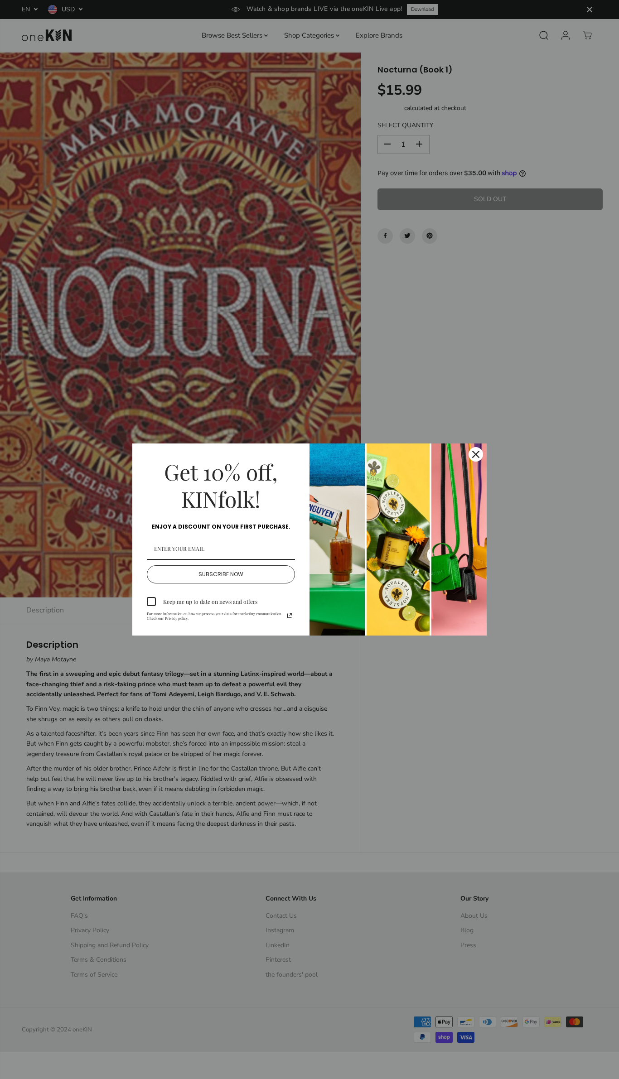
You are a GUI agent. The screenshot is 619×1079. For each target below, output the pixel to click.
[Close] (476, 454)
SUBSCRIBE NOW (220, 574)
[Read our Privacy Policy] (289, 615)
